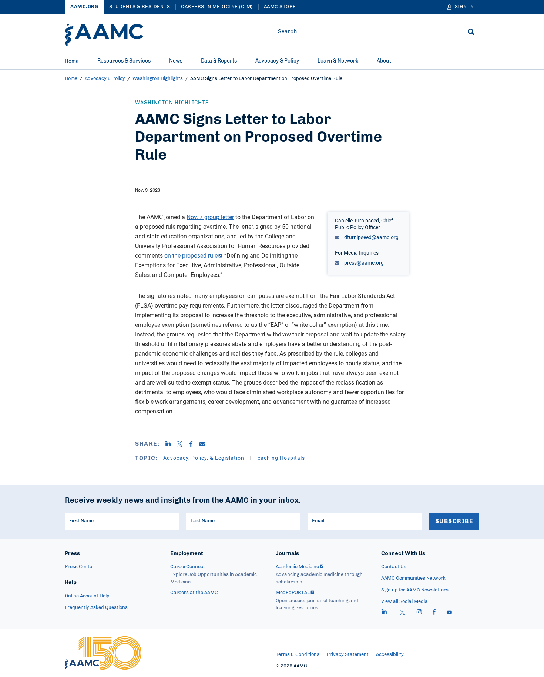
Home (72, 61)
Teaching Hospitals (280, 457)
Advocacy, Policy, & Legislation (204, 457)
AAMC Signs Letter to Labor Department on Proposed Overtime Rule (266, 78)
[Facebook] (193, 444)
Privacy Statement (348, 654)
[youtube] (449, 613)
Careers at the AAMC (194, 592)
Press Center (79, 566)
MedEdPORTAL (293, 592)
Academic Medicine (297, 566)
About (384, 61)
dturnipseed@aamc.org (371, 237)
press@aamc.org (363, 262)
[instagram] (419, 613)
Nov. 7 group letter (210, 217)
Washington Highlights (157, 78)
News (175, 61)
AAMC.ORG (84, 6)
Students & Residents (139, 6)
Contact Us (393, 566)
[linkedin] (384, 613)
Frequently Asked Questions (96, 607)
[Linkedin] (171, 444)
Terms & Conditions (297, 654)
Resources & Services (124, 61)
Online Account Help (87, 596)
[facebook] (434, 613)
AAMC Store (280, 6)
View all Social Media (404, 601)
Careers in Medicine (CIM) (217, 6)
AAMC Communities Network (413, 578)
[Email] (205, 444)
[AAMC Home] (104, 35)
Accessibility (390, 654)
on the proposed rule (191, 255)
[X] (182, 444)
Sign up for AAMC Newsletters (415, 590)
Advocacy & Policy (277, 61)
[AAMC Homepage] (103, 653)
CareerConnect (187, 566)
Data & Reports (219, 61)
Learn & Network (338, 61)
